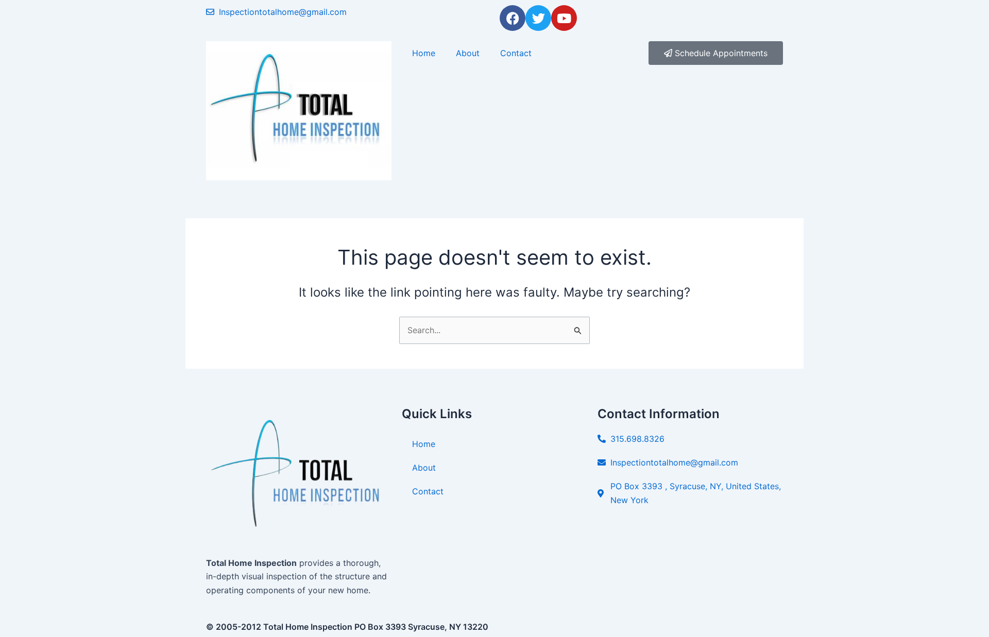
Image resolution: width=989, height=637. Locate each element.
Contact (516, 53)
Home (423, 53)
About (468, 53)
